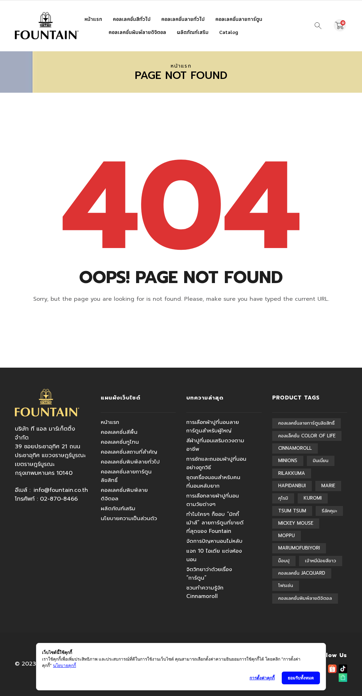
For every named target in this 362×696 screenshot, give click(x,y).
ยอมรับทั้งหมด (301, 677)
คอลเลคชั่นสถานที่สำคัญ (129, 452)
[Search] (318, 26)
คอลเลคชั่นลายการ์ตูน (238, 19)
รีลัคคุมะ (329, 510)
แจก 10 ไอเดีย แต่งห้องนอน (214, 555)
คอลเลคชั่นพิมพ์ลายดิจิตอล (137, 32)
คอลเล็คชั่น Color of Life (306, 435)
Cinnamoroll (295, 448)
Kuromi (313, 498)
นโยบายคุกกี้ (64, 665)
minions (287, 460)
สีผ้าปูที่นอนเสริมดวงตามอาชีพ (215, 445)
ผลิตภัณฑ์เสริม (193, 32)
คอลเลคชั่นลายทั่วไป (183, 19)
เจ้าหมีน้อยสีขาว (320, 560)
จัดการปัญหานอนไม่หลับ (214, 541)
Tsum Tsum (292, 510)
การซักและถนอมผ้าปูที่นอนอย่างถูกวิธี (216, 463)
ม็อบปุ (284, 560)
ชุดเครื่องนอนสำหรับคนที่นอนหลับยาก (213, 481)
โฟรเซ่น (285, 585)
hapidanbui (292, 485)
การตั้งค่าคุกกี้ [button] (262, 677)
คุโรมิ (283, 498)
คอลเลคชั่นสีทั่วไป (132, 19)
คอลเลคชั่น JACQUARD (301, 573)
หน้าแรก (93, 19)
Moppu (286, 535)
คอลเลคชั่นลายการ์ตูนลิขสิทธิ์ (126, 476)
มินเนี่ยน (320, 460)
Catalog (228, 32)
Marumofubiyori (299, 548)
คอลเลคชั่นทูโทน (120, 442)
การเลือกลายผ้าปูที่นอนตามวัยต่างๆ (212, 500)
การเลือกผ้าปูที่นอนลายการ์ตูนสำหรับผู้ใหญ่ (212, 426)
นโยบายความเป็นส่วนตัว (129, 518)
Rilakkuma (291, 473)
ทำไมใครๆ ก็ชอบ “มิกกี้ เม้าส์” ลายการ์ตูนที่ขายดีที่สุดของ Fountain (215, 522)
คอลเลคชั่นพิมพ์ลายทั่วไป (130, 462)
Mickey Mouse (295, 523)
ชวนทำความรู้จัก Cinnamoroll (204, 592)
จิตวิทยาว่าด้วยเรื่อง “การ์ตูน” (209, 573)
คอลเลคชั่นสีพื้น (119, 432)
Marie (328, 485)
